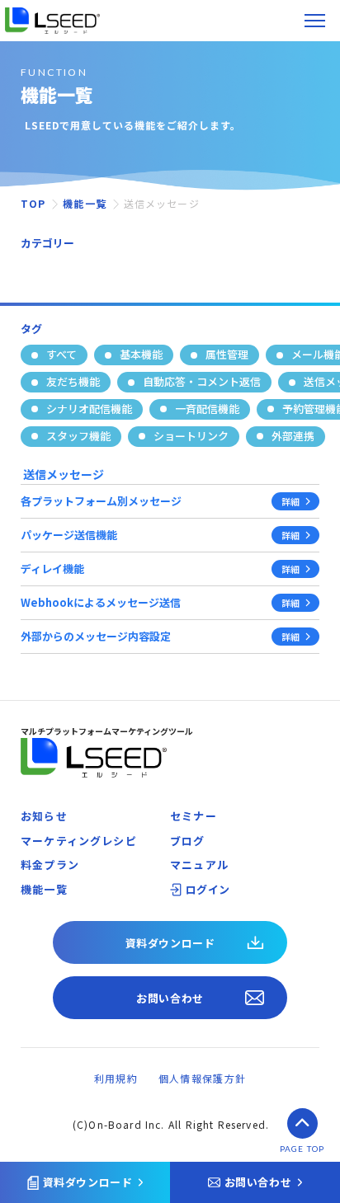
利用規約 (116, 1078)
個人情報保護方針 (202, 1078)
